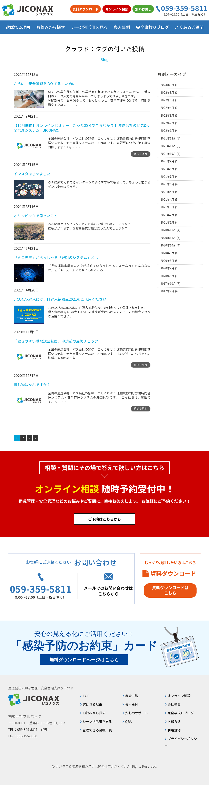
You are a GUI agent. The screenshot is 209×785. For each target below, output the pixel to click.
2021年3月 (167, 207)
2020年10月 (168, 245)
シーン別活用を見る (97, 721)
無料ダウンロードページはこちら (84, 659)
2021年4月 (167, 199)
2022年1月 (167, 131)
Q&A (128, 721)
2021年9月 (167, 161)
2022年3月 (167, 115)
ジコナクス (27, 10)
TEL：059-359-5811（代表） (29, 729)
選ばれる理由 (18, 27)
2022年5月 (167, 100)
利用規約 (174, 730)
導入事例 (122, 27)
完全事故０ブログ (152, 27)
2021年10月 (168, 154)
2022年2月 (167, 123)
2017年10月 (168, 284)
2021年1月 (167, 222)
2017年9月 (167, 291)
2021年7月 (167, 177)
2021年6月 (167, 184)
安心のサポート (136, 712)
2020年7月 (167, 268)
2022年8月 (167, 92)
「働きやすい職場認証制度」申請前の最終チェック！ (58, 341)
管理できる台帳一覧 (97, 730)
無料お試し (143, 9)
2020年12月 (168, 230)
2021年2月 (167, 215)
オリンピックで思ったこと (36, 215)
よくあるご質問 (189, 27)
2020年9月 (167, 253)
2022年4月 (167, 108)
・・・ (76, 147)
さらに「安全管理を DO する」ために (45, 83)
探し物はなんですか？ (32, 384)
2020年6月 (167, 276)
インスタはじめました (32, 174)
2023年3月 (167, 85)
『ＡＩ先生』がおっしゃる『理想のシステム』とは (56, 257)
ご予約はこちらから (104, 519)
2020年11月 (168, 238)
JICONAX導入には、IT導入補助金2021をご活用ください (60, 299)
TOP (86, 695)
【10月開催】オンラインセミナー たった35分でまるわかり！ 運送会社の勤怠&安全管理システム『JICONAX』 (82, 128)
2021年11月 (168, 146)
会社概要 (174, 704)
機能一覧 (131, 695)
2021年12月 (168, 138)
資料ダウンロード (85, 9)
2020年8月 (167, 261)
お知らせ (174, 721)
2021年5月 (167, 192)
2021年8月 (167, 169)
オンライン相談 (116, 9)
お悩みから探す (94, 712)
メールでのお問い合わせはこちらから (108, 591)
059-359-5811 (184, 8)
